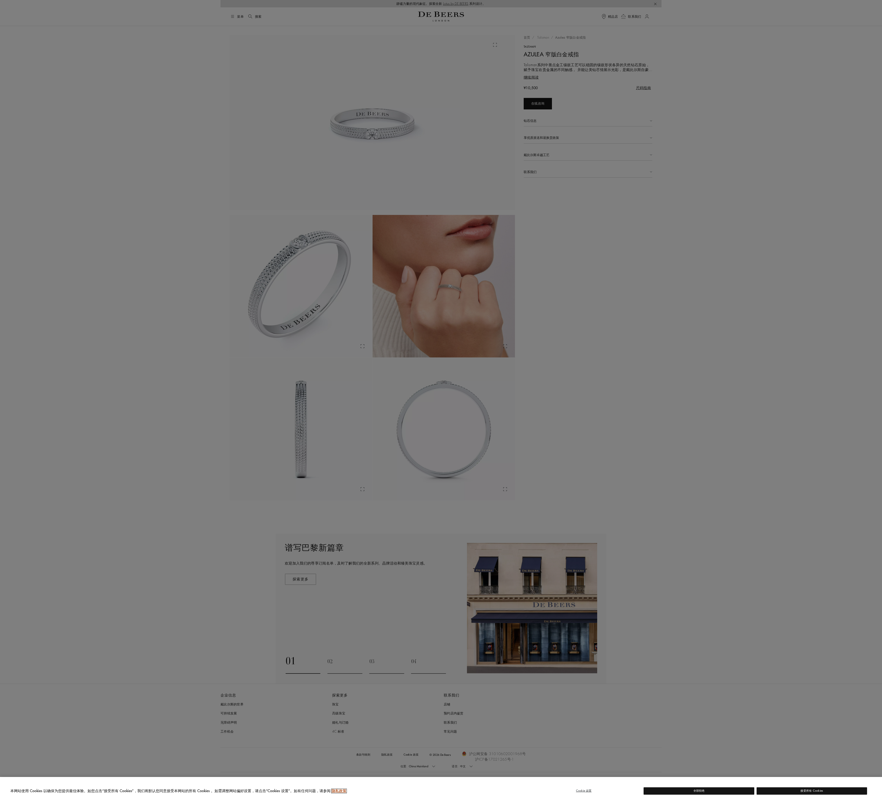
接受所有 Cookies (811, 790)
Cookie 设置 (584, 790)
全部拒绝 (699, 790)
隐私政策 (339, 791)
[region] (441, 791)
